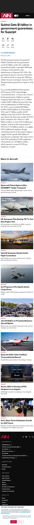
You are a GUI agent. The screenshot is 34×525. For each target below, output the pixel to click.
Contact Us (5, 504)
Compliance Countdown (8, 491)
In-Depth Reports (6, 480)
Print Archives (5, 476)
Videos (4, 482)
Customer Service (6, 467)
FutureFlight (5, 453)
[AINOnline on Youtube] (26, 437)
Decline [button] (20, 521)
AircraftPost (5, 449)
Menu (28, 16)
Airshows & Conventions (8, 487)
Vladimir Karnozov (8, 53)
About (3, 498)
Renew (4, 469)
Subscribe (4, 464)
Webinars (4, 484)
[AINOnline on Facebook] (23, 437)
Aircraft (3, 21)
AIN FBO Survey (6, 444)
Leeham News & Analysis (8, 457)
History (4, 502)
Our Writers (5, 500)
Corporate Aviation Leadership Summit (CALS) (14, 455)
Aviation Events (6, 489)
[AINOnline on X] (29, 437)
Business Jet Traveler (7, 451)
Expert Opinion (6, 478)
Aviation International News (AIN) (10, 447)
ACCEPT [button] (13, 521)
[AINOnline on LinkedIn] (32, 437)
